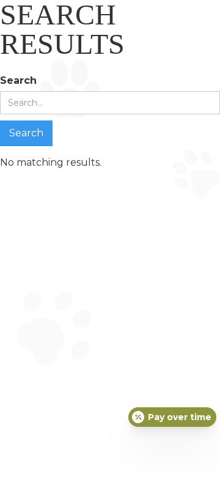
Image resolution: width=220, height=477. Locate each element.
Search (18, 80)
